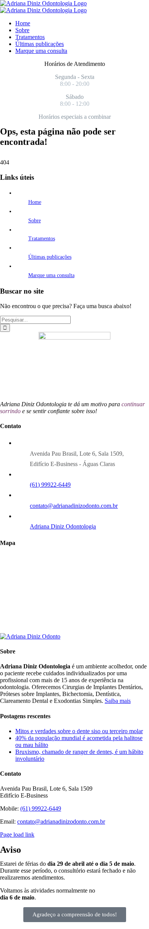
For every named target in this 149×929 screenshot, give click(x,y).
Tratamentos (41, 238)
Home (34, 202)
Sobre (34, 220)
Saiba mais (118, 701)
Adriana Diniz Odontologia (63, 526)
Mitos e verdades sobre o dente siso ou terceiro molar (79, 731)
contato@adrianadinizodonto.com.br (74, 505)
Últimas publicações (49, 257)
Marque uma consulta (51, 275)
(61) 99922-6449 (50, 484)
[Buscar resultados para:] (35, 319)
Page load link (17, 834)
